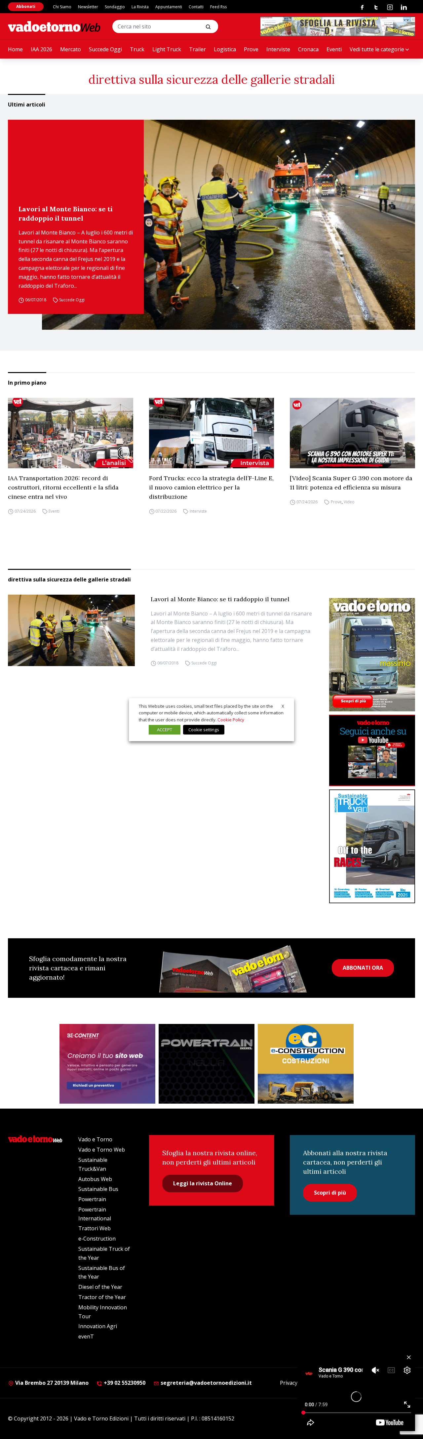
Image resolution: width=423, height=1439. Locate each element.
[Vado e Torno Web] (54, 26)
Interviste (278, 49)
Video (349, 502)
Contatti (196, 7)
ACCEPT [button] (164, 730)
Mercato (70, 49)
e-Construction (97, 1238)
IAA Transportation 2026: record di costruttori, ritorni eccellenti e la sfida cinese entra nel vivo (63, 487)
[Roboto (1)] (372, 750)
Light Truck (166, 49)
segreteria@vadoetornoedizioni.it (205, 1382)
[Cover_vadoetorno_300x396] (372, 654)
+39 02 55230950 (123, 1382)
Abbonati (25, 6)
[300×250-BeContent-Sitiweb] (107, 1064)
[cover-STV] (372, 846)
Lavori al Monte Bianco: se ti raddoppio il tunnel (66, 213)
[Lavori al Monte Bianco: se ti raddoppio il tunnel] (228, 225)
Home (15, 49)
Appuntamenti (168, 7)
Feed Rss (218, 7)
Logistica (225, 49)
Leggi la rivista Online (202, 1183)
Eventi (334, 49)
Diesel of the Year (100, 1287)
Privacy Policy (296, 1382)
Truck (137, 49)
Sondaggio (115, 7)
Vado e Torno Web (101, 1149)
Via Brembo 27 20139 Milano (51, 1382)
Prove (251, 49)
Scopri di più (330, 1192)
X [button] (283, 706)
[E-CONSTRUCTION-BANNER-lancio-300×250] (306, 1064)
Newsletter (88, 7)
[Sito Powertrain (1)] (206, 1064)
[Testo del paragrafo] (337, 26)
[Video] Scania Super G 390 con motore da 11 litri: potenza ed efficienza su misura (351, 482)
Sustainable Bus (98, 1189)
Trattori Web (94, 1228)
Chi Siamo (62, 7)
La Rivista (140, 7)
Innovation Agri (97, 1326)
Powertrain (92, 1199)
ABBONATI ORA (363, 967)
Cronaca (308, 49)
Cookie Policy (230, 720)
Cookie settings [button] (203, 730)
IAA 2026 (41, 49)
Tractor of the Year (102, 1297)
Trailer (197, 49)
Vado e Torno (95, 1139)
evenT (86, 1336)
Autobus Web (95, 1179)
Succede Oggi (105, 49)
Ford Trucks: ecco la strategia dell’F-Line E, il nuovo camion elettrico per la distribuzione (211, 487)
